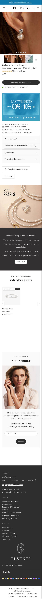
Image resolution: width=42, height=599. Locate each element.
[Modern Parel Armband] (11, 296)
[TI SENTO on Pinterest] (6, 572)
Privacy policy (32, 594)
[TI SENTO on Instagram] (9, 572)
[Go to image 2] (7, 59)
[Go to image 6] (36, 59)
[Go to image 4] (21, 59)
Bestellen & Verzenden (11, 507)
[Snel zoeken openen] (33, 8)
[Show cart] (38, 8)
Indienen (21, 441)
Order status (7, 504)
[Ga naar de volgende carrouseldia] (40, 303)
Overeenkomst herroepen (12, 565)
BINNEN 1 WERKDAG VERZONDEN (16, 127)
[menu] (21, 588)
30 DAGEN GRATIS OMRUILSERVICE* (17, 129)
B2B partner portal (9, 536)
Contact (5, 530)
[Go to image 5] (29, 59)
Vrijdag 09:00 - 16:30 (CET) (12, 485)
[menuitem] (23, 591)
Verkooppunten (8, 533)
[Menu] (3, 8)
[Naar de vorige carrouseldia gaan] (2, 303)
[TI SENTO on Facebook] (3, 572)
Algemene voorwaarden (16, 594)
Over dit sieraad (10, 139)
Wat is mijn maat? (9, 518)
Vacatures (6, 539)
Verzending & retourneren (14, 159)
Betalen (5, 510)
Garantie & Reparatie (10, 516)
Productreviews (21, 146)
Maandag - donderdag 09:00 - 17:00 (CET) (19, 480)
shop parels (21, 262)
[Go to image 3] (14, 59)
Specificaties (9, 152)
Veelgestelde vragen (10, 501)
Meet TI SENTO (7, 528)
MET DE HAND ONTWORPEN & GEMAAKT (18, 132)
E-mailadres (11, 430)
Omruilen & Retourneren (11, 513)
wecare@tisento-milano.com (14, 492)
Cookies (11, 596)
